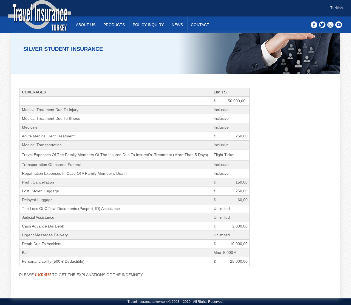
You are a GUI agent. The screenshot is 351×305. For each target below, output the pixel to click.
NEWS (177, 25)
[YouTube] (339, 24)
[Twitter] (322, 24)
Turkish (336, 7)
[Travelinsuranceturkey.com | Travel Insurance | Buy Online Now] (41, 16)
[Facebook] (314, 24)
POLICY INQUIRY (148, 25)
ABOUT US (85, 25)
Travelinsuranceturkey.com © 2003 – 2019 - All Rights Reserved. (175, 302)
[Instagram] (330, 24)
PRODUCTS (114, 25)
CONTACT (200, 25)
